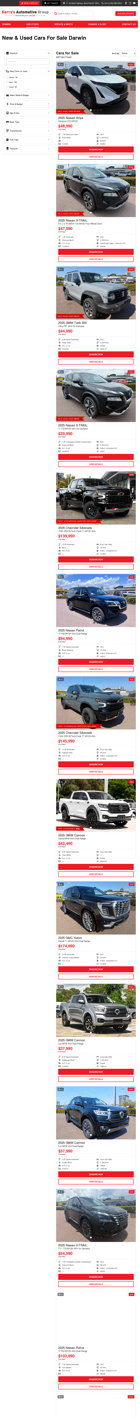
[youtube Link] (134, 3)
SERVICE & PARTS (63, 24)
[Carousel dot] (91, 110)
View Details (96, 156)
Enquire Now (96, 149)
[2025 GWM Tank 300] (96, 292)
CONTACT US (129, 24)
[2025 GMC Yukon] (96, 908)
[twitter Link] (130, 3)
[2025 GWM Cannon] (96, 805)
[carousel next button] (133, 88)
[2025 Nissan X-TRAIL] (96, 190)
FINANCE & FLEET (97, 24)
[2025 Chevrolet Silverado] (96, 498)
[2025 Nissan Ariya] (96, 88)
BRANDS (6, 24)
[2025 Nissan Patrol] (96, 600)
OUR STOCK (32, 24)
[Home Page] (25, 13)
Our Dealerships (125, 13)
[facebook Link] (126, 3)
